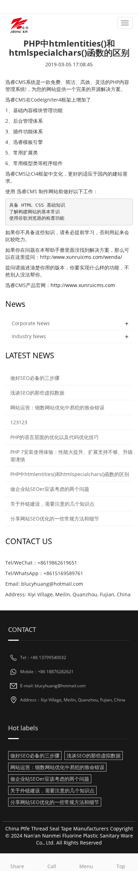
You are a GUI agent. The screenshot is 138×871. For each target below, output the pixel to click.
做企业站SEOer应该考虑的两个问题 (49, 489)
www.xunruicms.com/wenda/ (87, 257)
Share (17, 866)
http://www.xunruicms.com (83, 285)
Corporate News (31, 323)
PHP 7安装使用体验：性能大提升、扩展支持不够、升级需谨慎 (71, 456)
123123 (18, 422)
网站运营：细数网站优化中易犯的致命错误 (57, 407)
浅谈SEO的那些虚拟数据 (37, 392)
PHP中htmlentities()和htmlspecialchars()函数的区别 (69, 474)
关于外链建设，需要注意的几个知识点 (52, 503)
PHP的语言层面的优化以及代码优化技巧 (54, 437)
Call (51, 866)
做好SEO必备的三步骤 (34, 377)
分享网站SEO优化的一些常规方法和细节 (54, 518)
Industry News (29, 336)
